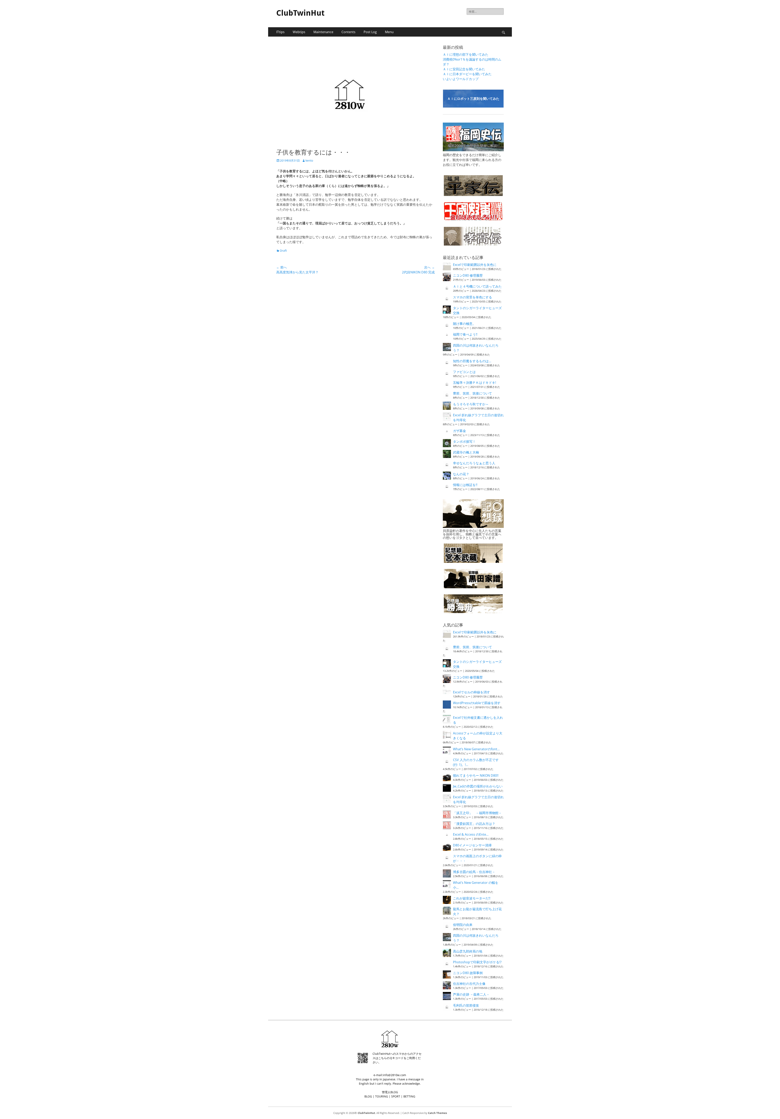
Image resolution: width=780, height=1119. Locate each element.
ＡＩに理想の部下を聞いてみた (465, 54)
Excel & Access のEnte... (471, 834)
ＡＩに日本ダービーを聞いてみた (467, 74)
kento (309, 160)
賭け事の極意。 (464, 323)
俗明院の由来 (462, 924)
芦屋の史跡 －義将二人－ (471, 994)
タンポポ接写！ (464, 441)
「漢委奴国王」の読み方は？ (474, 823)
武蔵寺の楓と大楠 (466, 452)
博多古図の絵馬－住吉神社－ (474, 872)
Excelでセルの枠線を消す (471, 692)
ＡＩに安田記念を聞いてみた (464, 69)
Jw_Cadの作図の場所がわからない (478, 786)
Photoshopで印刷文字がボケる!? (477, 962)
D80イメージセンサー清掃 (472, 845)
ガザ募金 (459, 430)
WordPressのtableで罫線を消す (476, 703)
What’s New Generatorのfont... (476, 749)
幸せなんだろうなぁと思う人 (474, 463)
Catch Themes (437, 1113)
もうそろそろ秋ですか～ (471, 404)
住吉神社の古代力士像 (469, 983)
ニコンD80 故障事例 (468, 973)
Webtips (299, 32)
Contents (348, 32)
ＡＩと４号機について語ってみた (477, 286)
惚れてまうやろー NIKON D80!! (475, 775)
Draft (283, 250)
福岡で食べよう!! (465, 334)
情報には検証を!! (465, 485)
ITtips (280, 32)
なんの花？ (461, 474)
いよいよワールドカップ (461, 79)
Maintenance (323, 32)
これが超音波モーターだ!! (471, 898)
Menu (389, 32)
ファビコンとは (464, 372)
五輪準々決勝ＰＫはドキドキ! (474, 382)
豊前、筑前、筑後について (472, 393)
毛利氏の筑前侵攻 (466, 1005)
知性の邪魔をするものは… (472, 361)
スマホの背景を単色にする (472, 297)
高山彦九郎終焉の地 (467, 951)
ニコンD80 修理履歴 (468, 275)
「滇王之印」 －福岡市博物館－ (477, 813)
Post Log (370, 32)
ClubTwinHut (300, 13)
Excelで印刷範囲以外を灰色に (474, 264)
